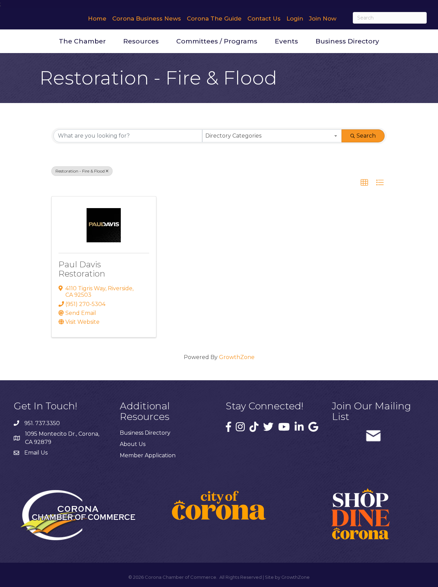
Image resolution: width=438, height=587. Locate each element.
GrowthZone (237, 357)
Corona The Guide (214, 18)
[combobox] (272, 135)
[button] (364, 183)
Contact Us (264, 18)
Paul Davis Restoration (82, 268)
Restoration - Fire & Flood (80, 171)
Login (294, 18)
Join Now (322, 18)
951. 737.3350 (42, 423)
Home (97, 18)
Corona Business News (146, 18)
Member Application (148, 455)
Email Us (36, 452)
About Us (132, 444)
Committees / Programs (216, 41)
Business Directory (347, 41)
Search (366, 135)
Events (286, 41)
